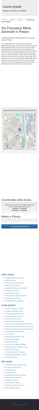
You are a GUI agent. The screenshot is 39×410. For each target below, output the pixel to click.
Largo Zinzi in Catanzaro (12, 349)
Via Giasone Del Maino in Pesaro (14, 321)
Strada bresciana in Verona (13, 285)
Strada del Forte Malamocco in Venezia (16, 288)
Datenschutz (23, 404)
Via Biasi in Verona (10, 280)
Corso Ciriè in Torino (11, 372)
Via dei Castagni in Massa (12, 388)
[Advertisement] (19, 86)
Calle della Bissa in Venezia (13, 298)
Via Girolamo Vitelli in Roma (13, 367)
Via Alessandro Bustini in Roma (14, 311)
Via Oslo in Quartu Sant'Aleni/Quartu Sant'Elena (18, 324)
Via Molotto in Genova (11, 380)
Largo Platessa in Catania (12, 383)
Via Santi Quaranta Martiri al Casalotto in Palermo (19, 326)
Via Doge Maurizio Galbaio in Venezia (16, 296)
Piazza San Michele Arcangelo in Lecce (16, 347)
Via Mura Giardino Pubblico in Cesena (16, 354)
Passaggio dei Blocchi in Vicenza (14, 278)
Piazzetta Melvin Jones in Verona (14, 283)
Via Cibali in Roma (10, 370)
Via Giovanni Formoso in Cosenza (15, 385)
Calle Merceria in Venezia (12, 293)
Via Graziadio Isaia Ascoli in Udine (15, 314)
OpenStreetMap (26, 149)
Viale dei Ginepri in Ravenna (13, 377)
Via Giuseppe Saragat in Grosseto (15, 331)
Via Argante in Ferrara (11, 357)
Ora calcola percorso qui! (19, 226)
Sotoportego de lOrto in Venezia (14, 301)
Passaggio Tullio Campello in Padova (15, 375)
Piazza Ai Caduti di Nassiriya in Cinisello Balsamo (19, 329)
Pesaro (20, 20)
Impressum (15, 404)
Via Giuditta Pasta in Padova (13, 319)
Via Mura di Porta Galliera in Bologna (15, 344)
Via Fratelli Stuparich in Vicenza (14, 316)
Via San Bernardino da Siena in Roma (16, 365)
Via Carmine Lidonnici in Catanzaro (15, 352)
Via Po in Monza (9, 334)
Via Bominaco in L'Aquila (12, 339)
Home (4, 20)
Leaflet (15, 149)
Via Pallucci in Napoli (11, 342)
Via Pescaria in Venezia (11, 290)
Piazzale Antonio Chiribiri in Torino (15, 337)
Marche (12, 20)
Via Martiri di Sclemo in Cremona (14, 308)
